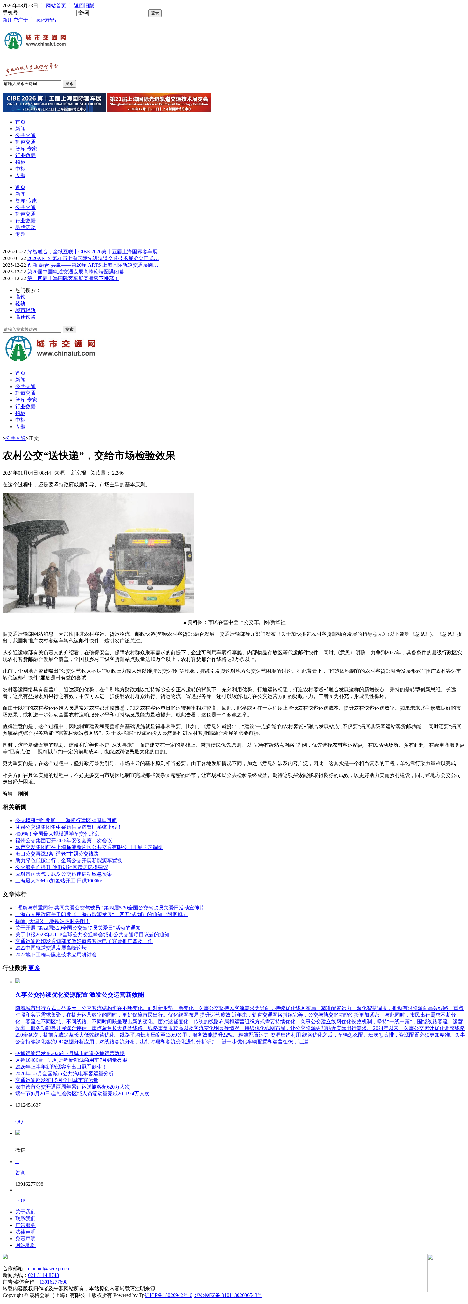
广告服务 (25, 1225)
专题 (20, 175)
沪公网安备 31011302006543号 (228, 1295)
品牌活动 (25, 227)
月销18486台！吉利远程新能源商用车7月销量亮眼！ (73, 1060)
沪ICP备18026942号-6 (168, 1295)
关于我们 (25, 1211)
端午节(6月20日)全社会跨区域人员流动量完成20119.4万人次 (82, 1093)
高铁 (20, 297)
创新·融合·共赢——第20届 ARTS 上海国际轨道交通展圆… (92, 265)
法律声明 (25, 1232)
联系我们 (25, 1218)
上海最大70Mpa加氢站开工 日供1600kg (58, 880)
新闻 (20, 128)
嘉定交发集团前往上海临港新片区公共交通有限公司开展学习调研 (89, 847)
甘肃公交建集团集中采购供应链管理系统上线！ (68, 827)
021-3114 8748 (43, 1275)
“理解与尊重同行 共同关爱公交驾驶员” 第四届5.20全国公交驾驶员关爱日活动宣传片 (109, 907)
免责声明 (25, 1238)
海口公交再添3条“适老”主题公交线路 (57, 854)
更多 (34, 968)
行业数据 (25, 155)
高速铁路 (25, 317)
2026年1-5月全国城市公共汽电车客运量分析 (64, 1073)
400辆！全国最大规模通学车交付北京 (57, 834)
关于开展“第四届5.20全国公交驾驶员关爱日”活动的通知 (78, 928)
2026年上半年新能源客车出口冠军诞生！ (61, 1066)
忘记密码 (46, 20)
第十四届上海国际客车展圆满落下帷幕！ (73, 278)
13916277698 (53, 1282)
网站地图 (25, 1245)
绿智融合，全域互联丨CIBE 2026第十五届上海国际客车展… (95, 251)
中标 (20, 168)
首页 (20, 122)
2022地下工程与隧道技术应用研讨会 (56, 954)
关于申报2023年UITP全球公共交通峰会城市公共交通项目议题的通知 (92, 934)
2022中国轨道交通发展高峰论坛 (51, 948)
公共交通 (25, 135)
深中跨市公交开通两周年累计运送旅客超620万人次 (72, 1087)
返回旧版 (84, 5)
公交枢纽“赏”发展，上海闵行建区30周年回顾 (66, 820)
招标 (20, 162)
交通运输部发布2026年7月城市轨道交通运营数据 (70, 1053)
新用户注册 (15, 20)
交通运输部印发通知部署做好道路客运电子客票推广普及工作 (84, 941)
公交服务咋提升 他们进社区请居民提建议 (61, 867)
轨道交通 (25, 142)
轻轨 (20, 303)
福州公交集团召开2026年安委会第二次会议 (63, 840)
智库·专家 (26, 148)
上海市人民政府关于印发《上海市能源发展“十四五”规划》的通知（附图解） (101, 914)
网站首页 (56, 5)
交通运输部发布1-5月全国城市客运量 (56, 1080)
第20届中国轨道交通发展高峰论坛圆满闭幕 (75, 271)
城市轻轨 (25, 310)
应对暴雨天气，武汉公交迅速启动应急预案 (63, 874)
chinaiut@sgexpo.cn (48, 1268)
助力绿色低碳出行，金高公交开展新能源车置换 (68, 860)
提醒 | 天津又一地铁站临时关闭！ (52, 921)
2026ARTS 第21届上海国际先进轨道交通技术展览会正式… (93, 258)
